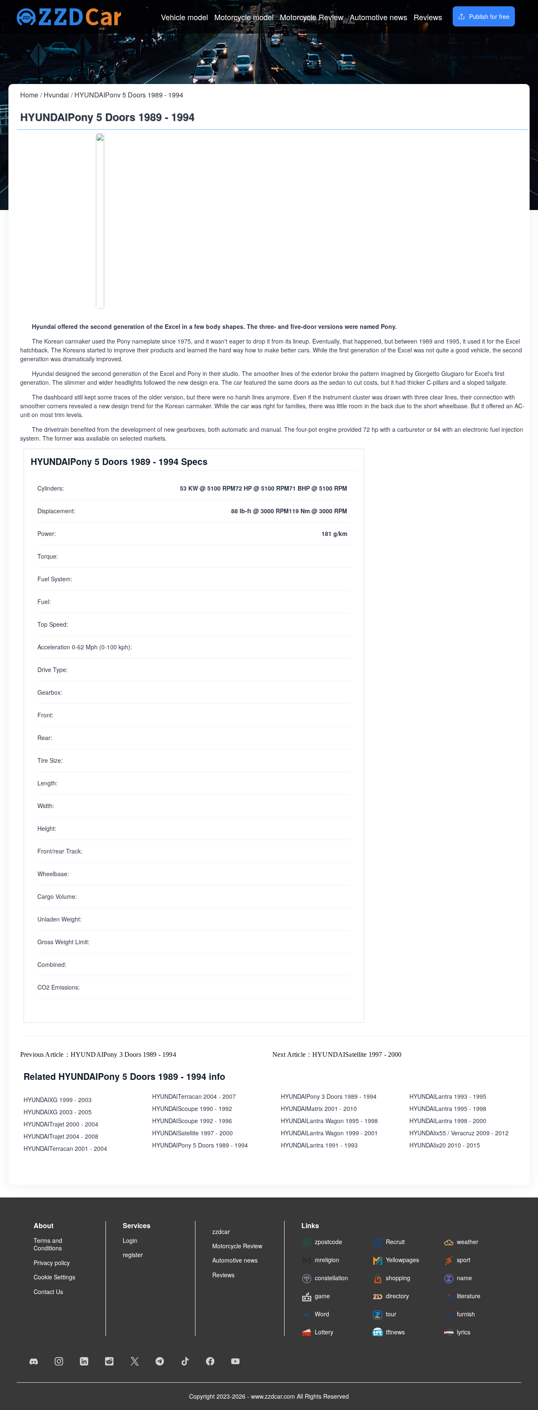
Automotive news (378, 16)
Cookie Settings (54, 1277)
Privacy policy (52, 1262)
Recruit (395, 1241)
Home (29, 95)
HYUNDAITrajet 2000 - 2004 (61, 1124)
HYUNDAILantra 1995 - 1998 (447, 1108)
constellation (331, 1277)
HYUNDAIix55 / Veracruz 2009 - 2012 (459, 1133)
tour (391, 1314)
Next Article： (337, 1054)
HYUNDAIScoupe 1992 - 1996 (192, 1120)
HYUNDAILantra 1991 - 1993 (319, 1145)
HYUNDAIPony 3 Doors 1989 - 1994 (329, 1096)
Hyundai (56, 95)
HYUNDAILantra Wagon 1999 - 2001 (329, 1133)
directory (397, 1296)
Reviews (428, 16)
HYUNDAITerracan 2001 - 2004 (65, 1148)
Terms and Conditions (48, 1244)
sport (463, 1259)
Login (130, 1240)
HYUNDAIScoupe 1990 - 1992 (192, 1108)
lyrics (463, 1332)
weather (467, 1241)
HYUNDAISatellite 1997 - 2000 (192, 1133)
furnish (466, 1314)
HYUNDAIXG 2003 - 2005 (58, 1112)
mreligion (327, 1259)
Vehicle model (184, 16)
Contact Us (48, 1291)
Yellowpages (402, 1259)
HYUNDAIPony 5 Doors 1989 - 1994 (128, 95)
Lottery (324, 1332)
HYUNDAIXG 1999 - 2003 (58, 1099)
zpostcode (328, 1241)
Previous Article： (98, 1054)
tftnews (395, 1332)
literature (468, 1296)
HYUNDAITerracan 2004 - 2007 (194, 1096)
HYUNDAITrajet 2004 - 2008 (61, 1136)
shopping (398, 1277)
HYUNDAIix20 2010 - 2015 (444, 1145)
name (464, 1277)
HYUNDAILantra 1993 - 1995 (447, 1096)
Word (322, 1314)
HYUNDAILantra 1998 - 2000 (447, 1120)
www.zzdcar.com (273, 1396)
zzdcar (221, 1231)
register (133, 1254)
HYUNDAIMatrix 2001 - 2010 (319, 1108)
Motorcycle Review (311, 16)
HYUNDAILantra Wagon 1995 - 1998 (329, 1120)
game (322, 1296)
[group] (100, 221)
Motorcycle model (244, 16)
